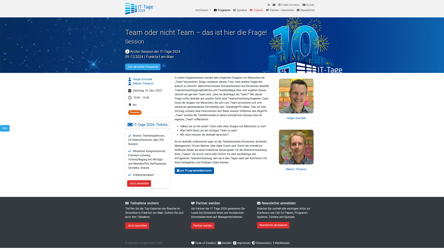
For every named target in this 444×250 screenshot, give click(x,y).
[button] (194, 170)
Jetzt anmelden (139, 183)
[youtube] (274, 5)
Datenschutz (263, 243)
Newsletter (307, 10)
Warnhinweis (282, 243)
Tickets (258, 10)
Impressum (243, 243)
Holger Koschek (142, 79)
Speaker (241, 10)
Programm (223, 10)
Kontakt (310, 4)
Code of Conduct (205, 243)
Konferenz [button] (202, 10)
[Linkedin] (268, 5)
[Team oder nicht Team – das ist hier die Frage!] (139, 8)
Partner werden (202, 225)
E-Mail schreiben (290, 4)
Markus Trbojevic (143, 83)
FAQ (4, 128)
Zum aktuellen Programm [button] (142, 66)
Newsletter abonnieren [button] (273, 225)
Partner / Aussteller (281, 10)
